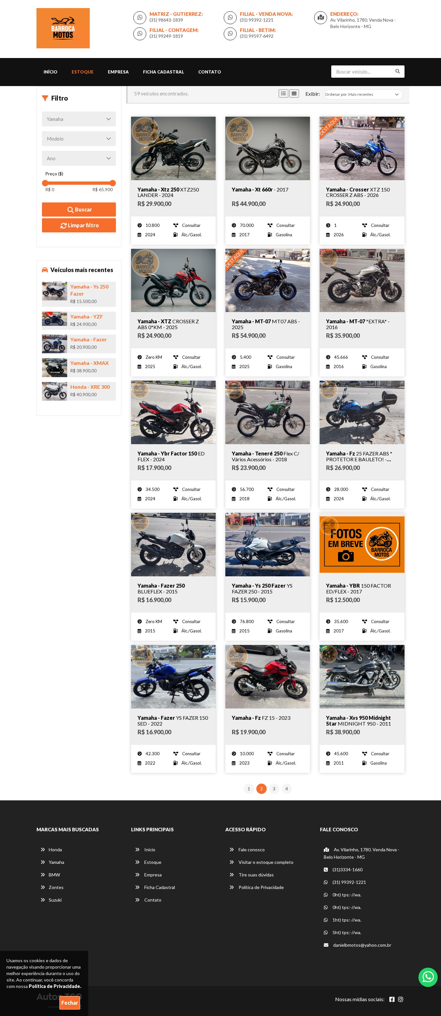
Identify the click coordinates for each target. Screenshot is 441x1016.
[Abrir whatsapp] (428, 976)
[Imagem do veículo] (173, 148)
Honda (55, 849)
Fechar (69, 1003)
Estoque (83, 71)
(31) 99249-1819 (166, 36)
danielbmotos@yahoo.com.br (361, 945)
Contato (209, 71)
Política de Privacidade (261, 887)
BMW (54, 874)
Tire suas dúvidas (256, 874)
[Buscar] (398, 71)
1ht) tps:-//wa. (346, 920)
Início (50, 71)
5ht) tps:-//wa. (346, 932)
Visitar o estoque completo (265, 862)
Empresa (118, 71)
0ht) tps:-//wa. (346, 894)
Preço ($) (54, 173)
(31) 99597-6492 (256, 36)
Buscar (83, 209)
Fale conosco (251, 849)
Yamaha (56, 862)
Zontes (56, 887)
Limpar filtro (83, 225)
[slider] (45, 183)
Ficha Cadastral (163, 71)
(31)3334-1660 (347, 869)
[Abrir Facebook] (392, 999)
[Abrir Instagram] (400, 999)
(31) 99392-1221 (256, 20)
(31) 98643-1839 (166, 20)
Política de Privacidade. (55, 986)
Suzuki (55, 900)
